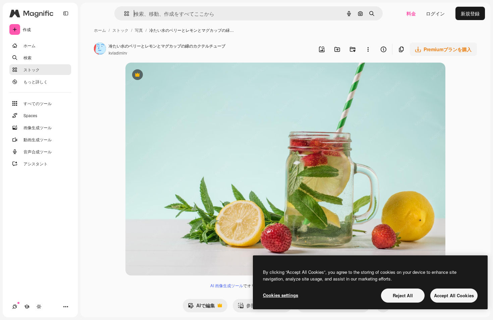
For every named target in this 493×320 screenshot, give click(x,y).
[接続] (14, 306)
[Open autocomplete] (124, 13)
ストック (120, 30)
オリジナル (171, 75)
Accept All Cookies (454, 295)
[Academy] (26, 306)
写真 (139, 30)
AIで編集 (201, 307)
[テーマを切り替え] (39, 306)
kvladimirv (118, 53)
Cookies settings (280, 295)
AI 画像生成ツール (226, 285)
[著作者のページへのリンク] (100, 49)
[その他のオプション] (368, 49)
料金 (411, 13)
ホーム (100, 30)
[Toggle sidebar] (65, 13)
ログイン (435, 13)
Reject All (403, 295)
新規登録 (470, 13)
